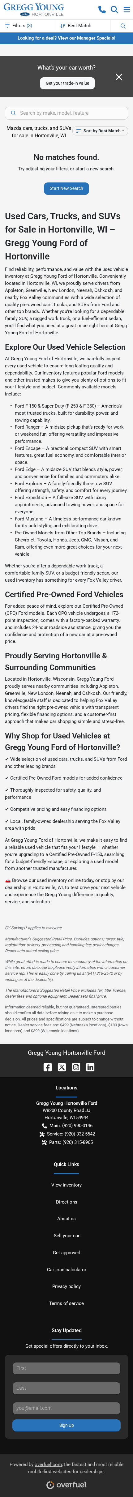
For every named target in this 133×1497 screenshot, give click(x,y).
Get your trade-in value (67, 83)
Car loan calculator (66, 1269)
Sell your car (66, 1235)
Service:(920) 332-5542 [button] (71, 1134)
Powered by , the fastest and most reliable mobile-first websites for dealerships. (66, 1468)
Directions (66, 1202)
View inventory (66, 1185)
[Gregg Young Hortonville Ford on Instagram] (73, 1066)
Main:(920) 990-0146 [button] (70, 1125)
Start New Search (66, 188)
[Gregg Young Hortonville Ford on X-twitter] (59, 1066)
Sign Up (66, 1425)
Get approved (66, 1252)
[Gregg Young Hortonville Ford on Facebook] (45, 1066)
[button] (102, 9)
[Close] (119, 77)
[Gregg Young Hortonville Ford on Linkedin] (88, 1066)
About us (66, 1218)
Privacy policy (66, 1286)
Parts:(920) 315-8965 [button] (71, 1142)
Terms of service (66, 1303)
